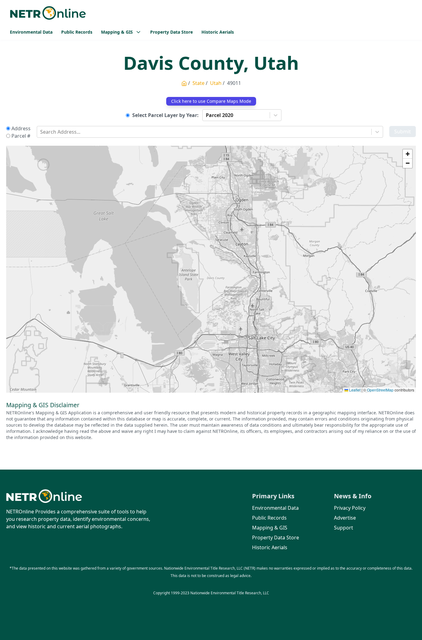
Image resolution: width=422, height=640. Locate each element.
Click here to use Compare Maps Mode (211, 101)
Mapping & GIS (269, 527)
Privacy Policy (349, 507)
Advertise (345, 517)
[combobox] (206, 115)
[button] (407, 154)
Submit (402, 131)
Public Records (76, 32)
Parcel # (20, 135)
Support (343, 527)
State (198, 83)
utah (216, 83)
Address (21, 128)
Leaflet (354, 389)
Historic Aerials (217, 32)
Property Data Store (171, 32)
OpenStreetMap (380, 389)
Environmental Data (31, 32)
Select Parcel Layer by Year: (165, 115)
